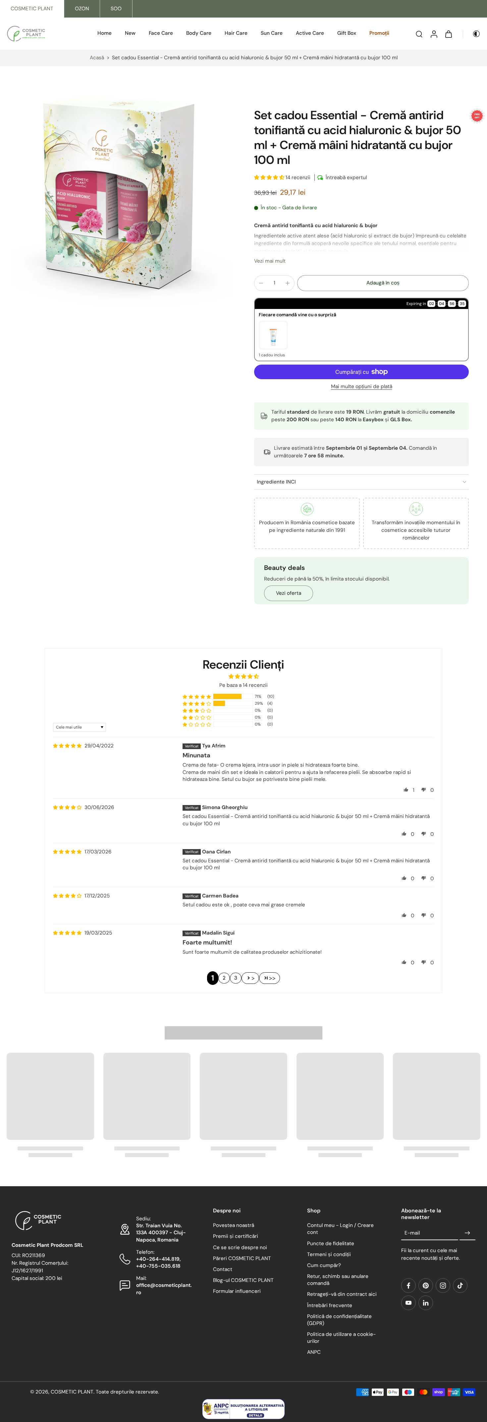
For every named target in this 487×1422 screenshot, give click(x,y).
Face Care (161, 33)
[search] (419, 33)
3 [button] (235, 978)
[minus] (261, 283)
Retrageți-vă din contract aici (342, 1294)
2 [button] (224, 978)
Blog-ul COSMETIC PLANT (243, 1280)
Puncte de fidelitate (330, 1243)
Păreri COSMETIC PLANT (242, 1258)
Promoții (379, 33)
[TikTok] (460, 1285)
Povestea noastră (233, 1225)
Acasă (97, 57)
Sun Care (272, 33)
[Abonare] (467, 1233)
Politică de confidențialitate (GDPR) (339, 1320)
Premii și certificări (235, 1236)
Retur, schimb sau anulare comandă (337, 1280)
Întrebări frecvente (329, 1305)
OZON (82, 8)
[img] (67, 745)
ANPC (314, 1352)
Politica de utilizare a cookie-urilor (341, 1338)
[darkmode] (471, 34)
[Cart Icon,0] (448, 33)
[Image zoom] (122, 196)
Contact (222, 1269)
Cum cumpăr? (324, 1265)
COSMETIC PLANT (32, 8)
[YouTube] (408, 1302)
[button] (270, 177)
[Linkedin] (425, 1302)
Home (104, 33)
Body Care (198, 33)
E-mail (412, 1233)
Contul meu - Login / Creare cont (340, 1229)
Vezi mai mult (270, 261)
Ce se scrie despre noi (240, 1247)
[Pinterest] (425, 1285)
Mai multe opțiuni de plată (361, 387)
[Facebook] (408, 1285)
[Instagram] (443, 1285)
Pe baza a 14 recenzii (243, 685)
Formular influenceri (237, 1291)
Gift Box (346, 33)
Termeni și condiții (329, 1254)
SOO (116, 8)
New (130, 33)
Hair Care (236, 33)
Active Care (310, 33)
